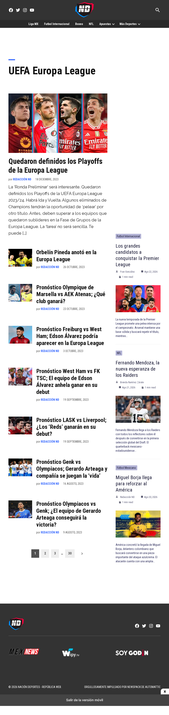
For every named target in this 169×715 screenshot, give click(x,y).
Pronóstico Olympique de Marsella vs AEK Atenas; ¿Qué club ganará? (70, 294)
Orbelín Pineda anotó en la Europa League (66, 256)
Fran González (127, 271)
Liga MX (33, 24)
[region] (84, 40)
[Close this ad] (165, 692)
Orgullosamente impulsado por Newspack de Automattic (122, 687)
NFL (91, 24)
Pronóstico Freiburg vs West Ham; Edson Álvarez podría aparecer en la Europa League (70, 336)
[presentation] (113, 24)
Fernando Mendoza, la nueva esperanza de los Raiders (138, 369)
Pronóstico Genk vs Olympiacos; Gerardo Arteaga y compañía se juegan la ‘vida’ (71, 469)
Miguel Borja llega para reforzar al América (134, 484)
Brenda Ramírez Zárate (132, 382)
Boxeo (79, 24)
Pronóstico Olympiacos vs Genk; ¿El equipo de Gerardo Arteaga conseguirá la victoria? (68, 514)
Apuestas (105, 24)
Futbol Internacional (56, 24)
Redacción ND (22, 179)
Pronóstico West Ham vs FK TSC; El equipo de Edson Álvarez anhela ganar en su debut (68, 381)
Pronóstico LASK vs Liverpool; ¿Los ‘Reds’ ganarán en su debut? (71, 427)
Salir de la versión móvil (84, 700)
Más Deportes (128, 24)
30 (70, 553)
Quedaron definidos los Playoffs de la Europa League (55, 166)
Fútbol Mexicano (126, 467)
